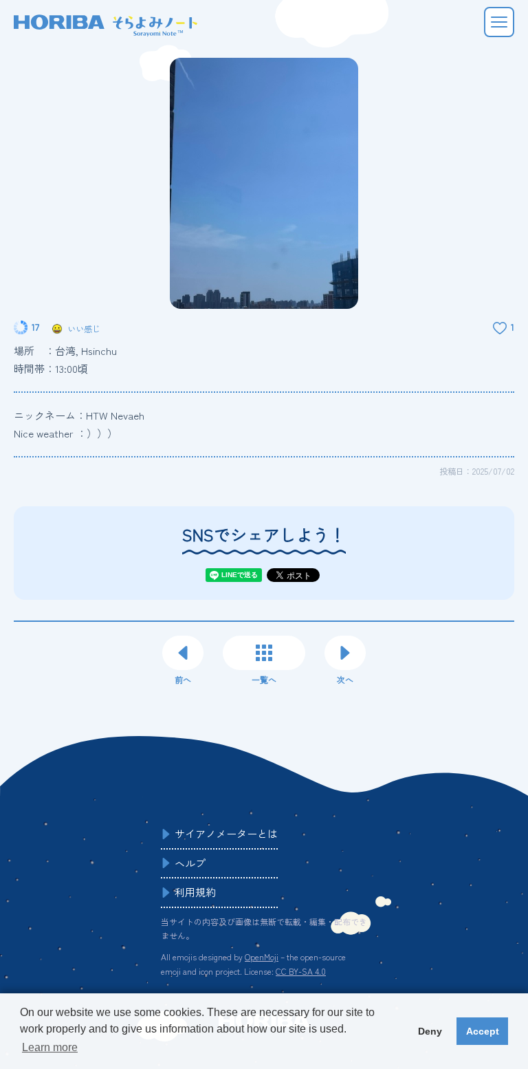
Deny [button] (430, 1031)
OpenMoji (261, 956)
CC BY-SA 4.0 (301, 971)
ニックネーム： (79, 415)
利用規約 (195, 892)
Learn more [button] (50, 1047)
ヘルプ (190, 863)
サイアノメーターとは (226, 833)
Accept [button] (482, 1031)
